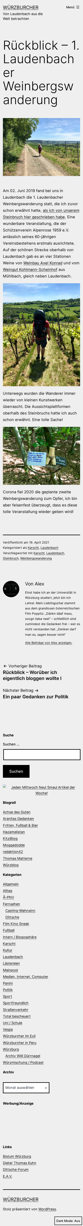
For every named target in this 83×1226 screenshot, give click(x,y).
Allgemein (11, 884)
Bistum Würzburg (17, 1156)
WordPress (47, 1209)
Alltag (7, 891)
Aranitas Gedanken (18, 819)
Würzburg (11, 1049)
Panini (8, 983)
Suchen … (11, 744)
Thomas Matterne (17, 858)
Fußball (8, 930)
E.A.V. (7, 1176)
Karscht (33, 548)
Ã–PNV (8, 897)
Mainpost (10, 970)
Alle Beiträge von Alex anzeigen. (48, 643)
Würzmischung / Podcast (23, 1062)
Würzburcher (20, 7)
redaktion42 (13, 852)
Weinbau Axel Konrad (42, 263)
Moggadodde (14, 845)
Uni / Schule (12, 1023)
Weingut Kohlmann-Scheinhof (30, 269)
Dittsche (12, 917)
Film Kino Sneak (16, 924)
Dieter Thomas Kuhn (19, 1163)
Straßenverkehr (15, 1010)
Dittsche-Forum (16, 1169)
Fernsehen (11, 904)
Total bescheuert (17, 1016)
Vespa (8, 1029)
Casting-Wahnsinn (20, 911)
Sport (7, 996)
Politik (8, 990)
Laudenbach (49, 548)
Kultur (7, 950)
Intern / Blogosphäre (19, 937)
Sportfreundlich (16, 1003)
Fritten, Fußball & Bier (20, 825)
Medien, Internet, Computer (25, 977)
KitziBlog (10, 838)
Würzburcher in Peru (19, 1043)
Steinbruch (11, 558)
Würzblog (11, 865)
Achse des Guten (16, 812)
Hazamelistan (14, 832)
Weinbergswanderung (36, 558)
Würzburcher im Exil (19, 1036)
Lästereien (11, 963)
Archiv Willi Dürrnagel (22, 1056)
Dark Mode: (64, 1221)
